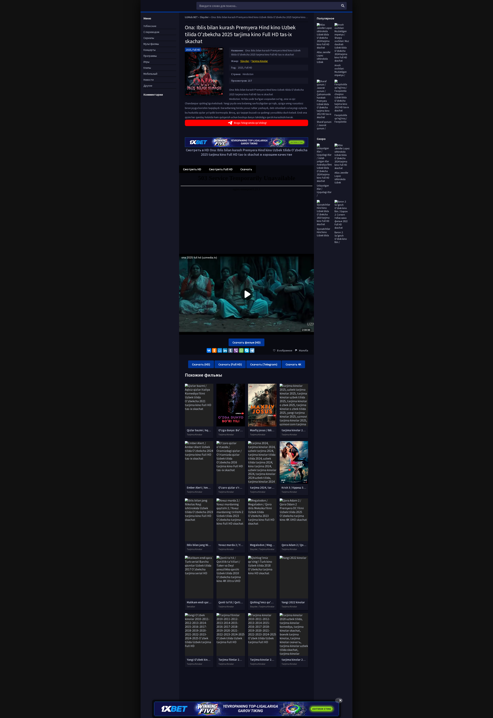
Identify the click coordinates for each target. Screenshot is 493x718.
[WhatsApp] (241, 350)
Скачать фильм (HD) (246, 342)
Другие (147, 85)
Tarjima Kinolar (259, 61)
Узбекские (149, 26)
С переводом (151, 32)
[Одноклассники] (214, 350)
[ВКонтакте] (209, 350)
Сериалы (148, 38)
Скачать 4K (293, 364)
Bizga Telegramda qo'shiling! (250, 123)
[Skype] (246, 350)
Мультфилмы (151, 44)
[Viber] (236, 350)
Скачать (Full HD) (230, 364)
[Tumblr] (230, 350)
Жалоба (303, 350)
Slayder (244, 61)
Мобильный (150, 73)
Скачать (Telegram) (263, 364)
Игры (146, 62)
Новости (148, 79)
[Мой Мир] (219, 350)
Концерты (149, 50)
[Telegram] (252, 350)
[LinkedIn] (225, 350)
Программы (150, 56)
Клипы (147, 67)
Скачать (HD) (201, 364)
